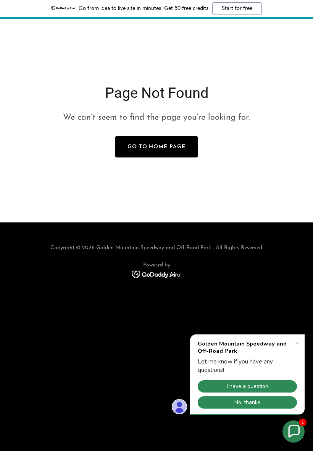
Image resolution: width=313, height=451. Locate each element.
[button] (293, 431)
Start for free (237, 8)
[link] (157, 274)
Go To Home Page (156, 147)
